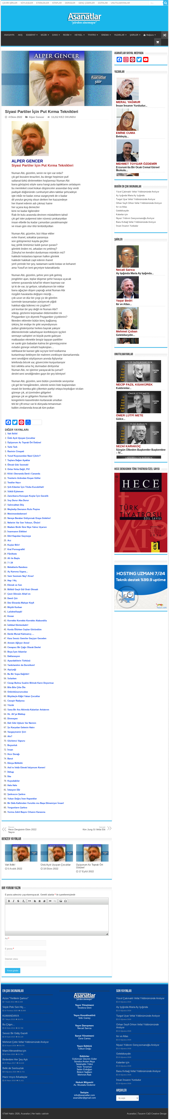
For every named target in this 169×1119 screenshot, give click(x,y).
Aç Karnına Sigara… (17, 571)
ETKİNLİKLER (42, 3)
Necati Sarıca (125, 269)
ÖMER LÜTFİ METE (129, 415)
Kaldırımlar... (123, 388)
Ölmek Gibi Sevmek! (17, 465)
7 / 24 (10, 562)
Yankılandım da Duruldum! (21, 665)
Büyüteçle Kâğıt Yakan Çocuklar (23, 696)
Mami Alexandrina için (14, 1050)
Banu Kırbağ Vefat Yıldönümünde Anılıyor (138, 1071)
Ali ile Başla (13, 558)
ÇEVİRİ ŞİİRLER (9, 3)
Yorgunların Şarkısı (17, 807)
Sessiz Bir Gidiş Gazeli (14, 1033)
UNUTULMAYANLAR (120, 3)
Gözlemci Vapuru (16, 741)
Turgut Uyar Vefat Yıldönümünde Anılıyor (138, 1015)
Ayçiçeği (11, 669)
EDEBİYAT (30, 35)
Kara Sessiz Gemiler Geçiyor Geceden (26, 638)
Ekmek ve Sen (14, 585)
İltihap (10, 772)
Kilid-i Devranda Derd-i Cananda (23, 473)
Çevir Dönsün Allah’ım (19, 594)
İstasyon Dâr (13, 790)
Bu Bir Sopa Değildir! (18, 674)
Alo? (9, 736)
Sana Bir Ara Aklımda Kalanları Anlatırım (28, 709)
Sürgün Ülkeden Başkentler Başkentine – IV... (141, 451)
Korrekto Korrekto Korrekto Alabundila (27, 620)
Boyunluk (12, 745)
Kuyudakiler (13, 781)
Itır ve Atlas (122, 1036)
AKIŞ (20, 35)
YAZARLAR (119, 35)
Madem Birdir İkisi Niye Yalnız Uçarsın (27, 527)
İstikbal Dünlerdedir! (17, 625)
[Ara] (165, 2)
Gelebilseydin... (125, 335)
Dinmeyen (12, 718)
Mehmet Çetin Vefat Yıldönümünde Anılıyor (25, 1042)
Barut (10, 758)
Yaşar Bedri (124, 300)
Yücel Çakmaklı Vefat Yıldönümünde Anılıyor (140, 998)
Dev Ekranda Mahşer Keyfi (20, 603)
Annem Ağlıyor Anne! (18, 643)
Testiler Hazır (14, 482)
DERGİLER (70, 3)
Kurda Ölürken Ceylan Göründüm (24, 629)
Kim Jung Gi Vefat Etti (94, 828)
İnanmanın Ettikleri (17, 531)
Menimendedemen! (17, 514)
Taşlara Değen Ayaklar (18, 460)
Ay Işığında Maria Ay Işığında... (135, 273)
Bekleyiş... (122, 136)
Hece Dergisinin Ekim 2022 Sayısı (22, 829)
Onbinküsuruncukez (17, 692)
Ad (7, 938)
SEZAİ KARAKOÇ (128, 446)
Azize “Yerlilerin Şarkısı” (15, 998)
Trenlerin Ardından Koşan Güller (24, 478)
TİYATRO (92, 35)
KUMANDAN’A (10, 1015)
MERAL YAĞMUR (128, 102)
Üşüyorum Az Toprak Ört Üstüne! (24, 442)
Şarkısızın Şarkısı (16, 794)
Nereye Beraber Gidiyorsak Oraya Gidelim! (29, 518)
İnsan (10, 749)
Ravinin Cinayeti (15, 451)
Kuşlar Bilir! (13, 545)
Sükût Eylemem (15, 491)
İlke (9, 776)
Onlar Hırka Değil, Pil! (18, 469)
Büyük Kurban (14, 607)
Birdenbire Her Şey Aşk (15, 1059)
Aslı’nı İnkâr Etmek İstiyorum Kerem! (26, 767)
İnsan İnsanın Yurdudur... (131, 105)
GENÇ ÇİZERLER (87, 3)
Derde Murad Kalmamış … (20, 634)
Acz (9, 540)
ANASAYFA (9, 35)
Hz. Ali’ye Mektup (16, 714)
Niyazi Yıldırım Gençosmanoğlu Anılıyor (137, 1044)
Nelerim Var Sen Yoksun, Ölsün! (23, 522)
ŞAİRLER (134, 35)
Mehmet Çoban (126, 331)
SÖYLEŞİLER (27, 3)
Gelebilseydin (123, 1053)
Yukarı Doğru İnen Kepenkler (22, 798)
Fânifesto (12, 554)
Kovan (10, 616)
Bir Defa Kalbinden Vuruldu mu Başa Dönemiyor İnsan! (35, 803)
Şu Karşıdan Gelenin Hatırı (21, 727)
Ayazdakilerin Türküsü (18, 660)
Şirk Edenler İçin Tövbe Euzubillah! (25, 487)
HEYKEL (79, 35)
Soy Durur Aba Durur (18, 500)
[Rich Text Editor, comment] (56, 918)
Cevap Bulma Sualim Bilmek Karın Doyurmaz (30, 683)
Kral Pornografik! (16, 549)
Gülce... (120, 419)
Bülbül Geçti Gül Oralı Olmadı (22, 589)
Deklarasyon (13, 656)
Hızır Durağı (13, 754)
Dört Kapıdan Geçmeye (19, 536)
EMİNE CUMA (125, 133)
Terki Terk (12, 447)
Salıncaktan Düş (15, 505)
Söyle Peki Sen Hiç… (14, 1007)
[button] (9, 901)
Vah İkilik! (12, 433)
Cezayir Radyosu (16, 700)
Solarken (12, 678)
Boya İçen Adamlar (17, 652)
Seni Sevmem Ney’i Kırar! (20, 576)
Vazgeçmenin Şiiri (16, 732)
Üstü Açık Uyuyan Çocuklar (21, 438)
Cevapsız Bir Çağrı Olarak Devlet (24, 647)
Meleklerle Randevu (17, 567)
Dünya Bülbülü (15, 763)
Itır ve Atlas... (124, 304)
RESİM (66, 35)
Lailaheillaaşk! (14, 611)
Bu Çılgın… (8, 1024)
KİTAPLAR (57, 3)
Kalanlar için (122, 1062)
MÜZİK (44, 35)
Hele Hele (12, 785)
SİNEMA (105, 35)
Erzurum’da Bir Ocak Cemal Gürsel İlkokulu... (137, 169)
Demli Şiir (12, 598)
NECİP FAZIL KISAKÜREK (134, 384)
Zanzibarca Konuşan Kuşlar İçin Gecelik (27, 496)
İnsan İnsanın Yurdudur (128, 1079)
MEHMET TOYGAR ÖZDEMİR (136, 163)
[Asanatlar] (84, 18)
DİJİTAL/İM (103, 3)
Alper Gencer (36, 117)
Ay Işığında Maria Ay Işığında (132, 1007)
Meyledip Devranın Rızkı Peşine (23, 509)
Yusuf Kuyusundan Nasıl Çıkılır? (24, 456)
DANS (55, 35)
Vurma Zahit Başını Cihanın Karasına (26, 812)
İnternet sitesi (11, 959)
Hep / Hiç (12, 580)
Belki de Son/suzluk (13, 1068)
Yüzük (10, 705)
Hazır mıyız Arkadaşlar (14, 1076)
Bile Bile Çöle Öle (16, 687)
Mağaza (150, 35)
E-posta (9, 949)
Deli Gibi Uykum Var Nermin (21, 723)
